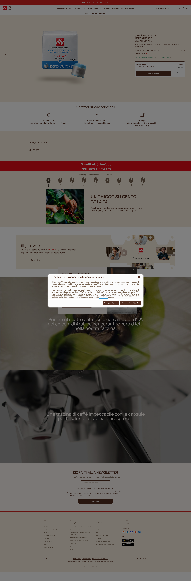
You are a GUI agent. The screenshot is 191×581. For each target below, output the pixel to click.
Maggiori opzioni (111, 303)
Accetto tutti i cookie (131, 303)
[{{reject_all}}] (139, 277)
